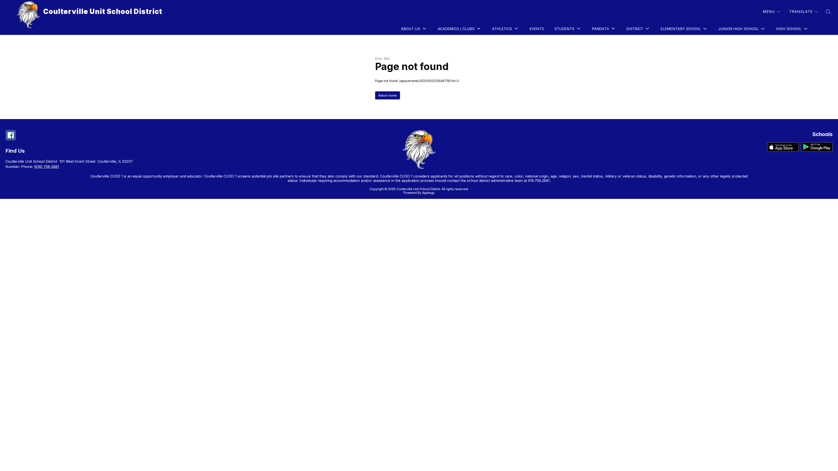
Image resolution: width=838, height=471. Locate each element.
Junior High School (738, 29)
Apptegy (428, 193)
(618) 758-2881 (46, 166)
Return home (387, 95)
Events (536, 29)
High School (788, 29)
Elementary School (681, 29)
